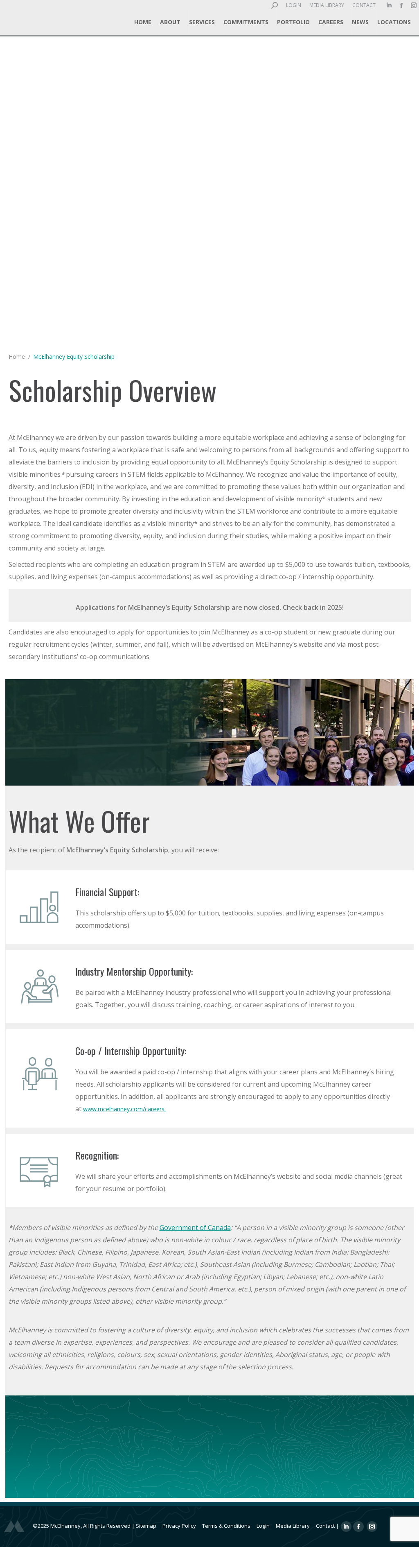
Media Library (293, 1525)
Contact (325, 1525)
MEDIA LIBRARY (326, 5)
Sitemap (146, 1525)
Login (263, 1525)
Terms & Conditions (226, 1525)
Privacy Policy (179, 1525)
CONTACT (364, 5)
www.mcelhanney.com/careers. (124, 1109)
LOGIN (293, 5)
